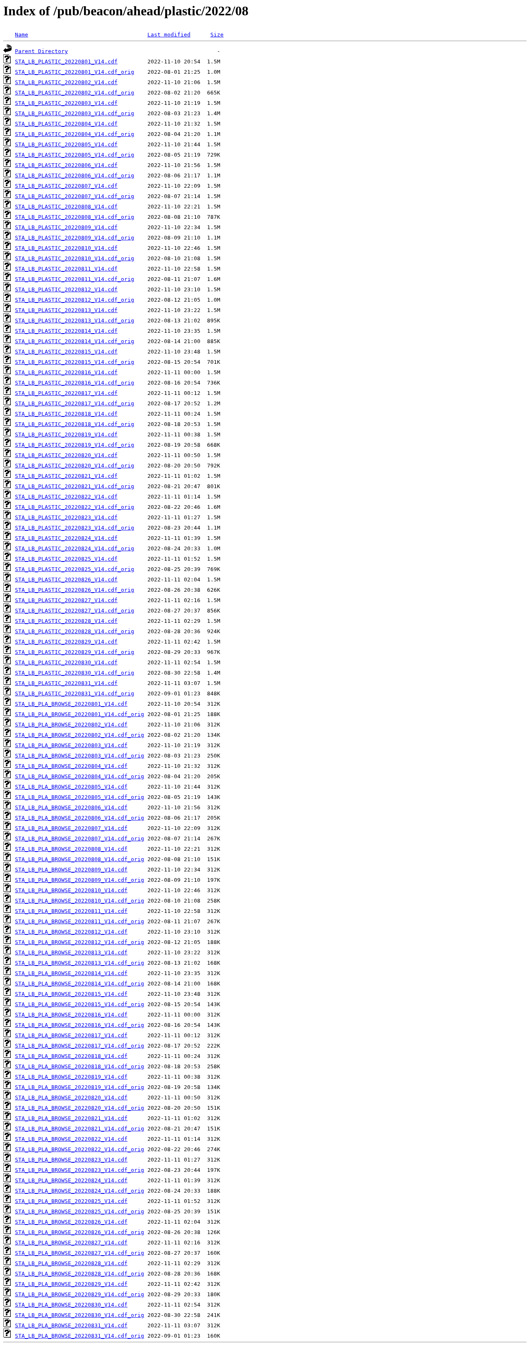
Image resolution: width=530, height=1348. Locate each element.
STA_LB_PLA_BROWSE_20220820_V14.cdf (71, 1097)
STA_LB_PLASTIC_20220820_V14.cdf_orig (74, 465)
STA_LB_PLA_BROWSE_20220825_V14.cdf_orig (79, 1211)
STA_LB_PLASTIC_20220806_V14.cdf (66, 165)
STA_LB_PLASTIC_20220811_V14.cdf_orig (74, 279)
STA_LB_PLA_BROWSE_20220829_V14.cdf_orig (79, 1294)
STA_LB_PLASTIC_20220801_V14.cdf (66, 61)
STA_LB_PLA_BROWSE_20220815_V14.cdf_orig (79, 1004)
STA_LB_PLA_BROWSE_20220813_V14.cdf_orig (79, 963)
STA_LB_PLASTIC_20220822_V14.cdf (66, 497)
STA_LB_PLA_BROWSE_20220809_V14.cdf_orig (79, 880)
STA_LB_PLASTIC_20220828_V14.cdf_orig (74, 631)
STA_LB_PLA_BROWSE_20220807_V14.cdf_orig (79, 838)
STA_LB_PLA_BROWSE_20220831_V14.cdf (71, 1325)
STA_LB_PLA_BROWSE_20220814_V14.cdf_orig (79, 983)
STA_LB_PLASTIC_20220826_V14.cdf (66, 579)
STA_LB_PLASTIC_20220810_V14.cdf (66, 248)
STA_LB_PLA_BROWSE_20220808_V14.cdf (71, 849)
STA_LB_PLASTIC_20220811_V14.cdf (66, 269)
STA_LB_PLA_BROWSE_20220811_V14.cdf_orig (79, 921)
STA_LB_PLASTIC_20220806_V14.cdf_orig (74, 175)
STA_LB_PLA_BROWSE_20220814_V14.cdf (71, 973)
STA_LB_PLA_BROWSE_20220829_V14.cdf (71, 1284)
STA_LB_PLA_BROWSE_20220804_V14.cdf (71, 766)
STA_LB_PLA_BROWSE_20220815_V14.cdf (71, 994)
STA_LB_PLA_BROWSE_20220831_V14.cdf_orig (79, 1336)
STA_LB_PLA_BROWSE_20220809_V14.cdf (71, 869)
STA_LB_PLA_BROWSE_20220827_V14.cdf (71, 1242)
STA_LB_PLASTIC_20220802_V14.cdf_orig (74, 93)
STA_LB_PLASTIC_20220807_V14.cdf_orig (74, 196)
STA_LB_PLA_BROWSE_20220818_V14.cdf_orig (79, 1066)
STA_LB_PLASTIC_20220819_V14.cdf (66, 434)
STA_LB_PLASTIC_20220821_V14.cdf (66, 476)
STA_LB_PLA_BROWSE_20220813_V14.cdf (71, 952)
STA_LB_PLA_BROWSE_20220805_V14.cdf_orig (79, 797)
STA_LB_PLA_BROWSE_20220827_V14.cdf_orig (79, 1253)
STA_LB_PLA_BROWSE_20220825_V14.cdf (71, 1201)
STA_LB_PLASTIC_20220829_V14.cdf (66, 642)
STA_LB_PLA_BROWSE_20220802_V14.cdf (71, 724)
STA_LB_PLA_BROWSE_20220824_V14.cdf (71, 1180)
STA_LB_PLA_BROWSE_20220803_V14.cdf (71, 745)
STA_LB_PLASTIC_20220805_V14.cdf (66, 144)
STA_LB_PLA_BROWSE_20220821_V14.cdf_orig (79, 1128)
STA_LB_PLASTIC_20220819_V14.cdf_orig (74, 445)
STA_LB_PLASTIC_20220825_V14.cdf (66, 559)
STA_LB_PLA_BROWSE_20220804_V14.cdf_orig (79, 776)
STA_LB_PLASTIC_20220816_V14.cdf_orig (74, 383)
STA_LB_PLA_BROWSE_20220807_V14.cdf (71, 828)
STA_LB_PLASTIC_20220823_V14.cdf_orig (74, 528)
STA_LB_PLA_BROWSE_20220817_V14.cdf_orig (79, 1046)
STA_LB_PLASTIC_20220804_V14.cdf (66, 124)
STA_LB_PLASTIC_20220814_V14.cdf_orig (74, 341)
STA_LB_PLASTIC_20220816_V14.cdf (66, 372)
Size (217, 34)
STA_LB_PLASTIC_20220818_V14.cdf (66, 414)
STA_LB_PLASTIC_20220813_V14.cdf (66, 310)
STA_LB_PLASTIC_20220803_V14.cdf (66, 103)
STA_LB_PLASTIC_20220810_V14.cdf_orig (74, 258)
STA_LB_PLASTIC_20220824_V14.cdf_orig (74, 548)
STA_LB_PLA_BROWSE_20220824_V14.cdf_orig (79, 1191)
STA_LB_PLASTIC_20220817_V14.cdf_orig (74, 403)
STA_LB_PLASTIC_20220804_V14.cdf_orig (74, 134)
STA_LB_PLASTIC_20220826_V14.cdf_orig (74, 590)
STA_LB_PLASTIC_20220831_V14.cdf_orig (74, 693)
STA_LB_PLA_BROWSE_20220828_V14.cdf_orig (79, 1274)
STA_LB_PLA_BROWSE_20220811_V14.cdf (71, 911)
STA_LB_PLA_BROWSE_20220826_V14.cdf (71, 1222)
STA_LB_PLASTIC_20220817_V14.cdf (66, 393)
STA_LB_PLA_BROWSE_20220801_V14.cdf (71, 704)
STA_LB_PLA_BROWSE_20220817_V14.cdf (71, 1035)
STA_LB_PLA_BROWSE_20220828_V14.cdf (71, 1263)
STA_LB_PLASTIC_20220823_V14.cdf (66, 517)
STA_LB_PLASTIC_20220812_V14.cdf (66, 289)
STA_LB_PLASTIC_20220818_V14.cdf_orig (74, 424)
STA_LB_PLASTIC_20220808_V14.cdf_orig (74, 217)
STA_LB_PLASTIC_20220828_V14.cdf (66, 621)
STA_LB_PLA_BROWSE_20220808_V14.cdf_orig (79, 859)
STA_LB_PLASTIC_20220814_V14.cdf (66, 331)
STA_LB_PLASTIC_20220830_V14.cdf (66, 662)
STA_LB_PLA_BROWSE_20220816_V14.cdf (71, 1015)
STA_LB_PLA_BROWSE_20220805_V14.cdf (71, 787)
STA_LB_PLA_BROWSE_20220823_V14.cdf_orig (79, 1170)
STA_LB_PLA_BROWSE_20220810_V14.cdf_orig (79, 901)
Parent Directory (41, 51)
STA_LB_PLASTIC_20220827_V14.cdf (66, 600)
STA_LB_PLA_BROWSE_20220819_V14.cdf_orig (79, 1087)
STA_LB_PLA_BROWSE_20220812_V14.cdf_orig (79, 942)
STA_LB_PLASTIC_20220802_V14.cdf (66, 82)
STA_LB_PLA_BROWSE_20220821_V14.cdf (71, 1118)
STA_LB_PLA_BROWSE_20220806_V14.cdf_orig (79, 818)
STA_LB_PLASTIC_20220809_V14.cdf (66, 227)
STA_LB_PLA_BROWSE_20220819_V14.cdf (71, 1077)
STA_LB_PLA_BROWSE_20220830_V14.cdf (71, 1305)
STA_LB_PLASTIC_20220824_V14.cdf (66, 538)
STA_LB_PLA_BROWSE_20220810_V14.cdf (71, 890)
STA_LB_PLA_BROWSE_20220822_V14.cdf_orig (79, 1149)
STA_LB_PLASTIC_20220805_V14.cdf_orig (74, 155)
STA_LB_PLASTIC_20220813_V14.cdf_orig (74, 320)
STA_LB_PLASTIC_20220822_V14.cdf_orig (74, 507)
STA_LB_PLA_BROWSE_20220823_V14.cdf (71, 1160)
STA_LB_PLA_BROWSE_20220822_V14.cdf (71, 1139)
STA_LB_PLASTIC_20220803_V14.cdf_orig (74, 113)
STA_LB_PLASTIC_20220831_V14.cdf (66, 683)
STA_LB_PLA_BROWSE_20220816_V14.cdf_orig (79, 1025)
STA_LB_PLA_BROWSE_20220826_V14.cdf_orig (79, 1232)
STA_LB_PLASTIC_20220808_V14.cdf (66, 206)
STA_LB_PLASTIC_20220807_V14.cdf (66, 186)
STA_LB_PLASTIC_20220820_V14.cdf (66, 455)
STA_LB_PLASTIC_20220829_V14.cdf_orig (74, 652)
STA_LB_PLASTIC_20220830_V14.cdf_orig (74, 673)
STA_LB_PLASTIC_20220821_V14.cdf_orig (74, 486)
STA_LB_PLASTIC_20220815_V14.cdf (66, 351)
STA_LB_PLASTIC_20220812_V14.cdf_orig (74, 300)
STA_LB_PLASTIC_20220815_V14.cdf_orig (74, 362)
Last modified (168, 34)
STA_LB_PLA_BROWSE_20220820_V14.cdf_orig (79, 1108)
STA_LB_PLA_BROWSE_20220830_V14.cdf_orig (79, 1315)
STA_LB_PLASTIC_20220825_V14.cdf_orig (74, 569)
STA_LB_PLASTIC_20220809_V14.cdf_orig (74, 238)
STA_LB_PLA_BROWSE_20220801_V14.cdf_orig (79, 714)
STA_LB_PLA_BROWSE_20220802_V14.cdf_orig (79, 735)
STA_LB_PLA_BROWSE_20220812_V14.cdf (71, 932)
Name (21, 34)
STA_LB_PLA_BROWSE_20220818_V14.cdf (71, 1056)
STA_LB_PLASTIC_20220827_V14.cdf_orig (74, 610)
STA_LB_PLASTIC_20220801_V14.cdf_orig (74, 72)
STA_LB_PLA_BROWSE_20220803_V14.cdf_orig (79, 756)
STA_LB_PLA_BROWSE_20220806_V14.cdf (71, 807)
